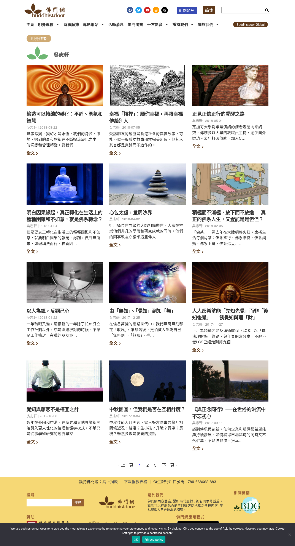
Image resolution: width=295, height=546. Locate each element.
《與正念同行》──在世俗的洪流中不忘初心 (229, 412)
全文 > (32, 153)
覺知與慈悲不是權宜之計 (53, 409)
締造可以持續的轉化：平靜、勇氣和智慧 (65, 117)
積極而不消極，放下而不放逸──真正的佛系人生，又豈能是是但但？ (229, 216)
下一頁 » (170, 465)
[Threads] (164, 10)
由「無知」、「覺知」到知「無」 (142, 310)
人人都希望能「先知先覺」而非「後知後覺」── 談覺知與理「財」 (230, 314)
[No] (289, 534)
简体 (209, 10)
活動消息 (116, 24)
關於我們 (205, 24)
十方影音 (155, 24)
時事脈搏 (71, 24)
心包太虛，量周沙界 (130, 212)
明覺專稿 (46, 24)
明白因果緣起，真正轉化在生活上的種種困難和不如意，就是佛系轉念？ (65, 216)
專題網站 (90, 24)
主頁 (30, 24)
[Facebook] (130, 10)
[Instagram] (156, 10)
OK (136, 539)
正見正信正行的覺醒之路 (218, 113)
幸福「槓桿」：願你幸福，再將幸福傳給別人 (146, 117)
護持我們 (180, 24)
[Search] (267, 10)
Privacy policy (153, 539)
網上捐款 (110, 481)
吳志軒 (61, 54)
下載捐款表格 (135, 481)
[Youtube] (147, 10)
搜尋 (77, 503)
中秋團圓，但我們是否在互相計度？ (147, 409)
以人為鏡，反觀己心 (48, 310)
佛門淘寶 (135, 24)
